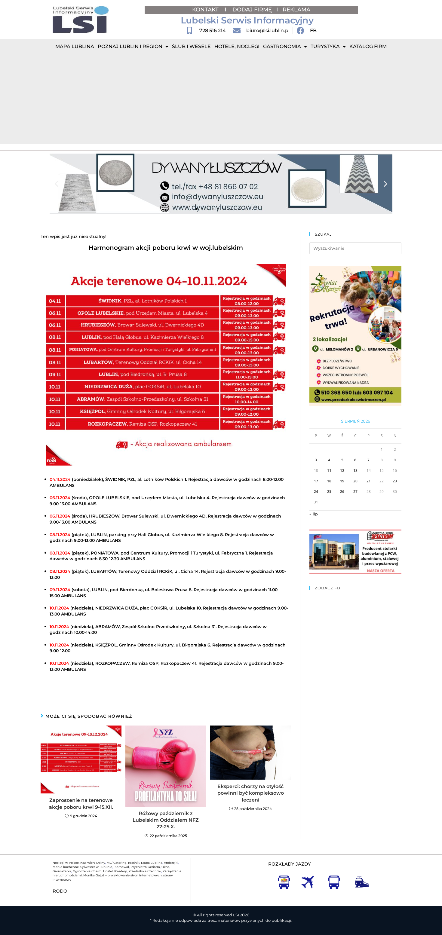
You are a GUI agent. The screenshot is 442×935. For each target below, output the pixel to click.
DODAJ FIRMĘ (252, 9)
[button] (56, 184)
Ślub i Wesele (191, 46)
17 (316, 481)
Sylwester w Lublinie (96, 867)
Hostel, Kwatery (115, 871)
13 (355, 470)
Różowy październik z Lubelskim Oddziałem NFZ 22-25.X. (166, 820)
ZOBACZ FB (327, 587)
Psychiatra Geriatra (145, 867)
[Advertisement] (221, 99)
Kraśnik (134, 863)
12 (342, 470)
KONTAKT (206, 9)
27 (355, 491)
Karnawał (121, 867)
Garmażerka (62, 871)
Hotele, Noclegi (236, 46)
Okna (165, 867)
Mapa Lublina (74, 46)
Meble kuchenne (66, 867)
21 (369, 481)
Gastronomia (282, 46)
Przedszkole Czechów (144, 871)
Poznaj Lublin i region (130, 46)
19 (342, 481)
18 (329, 481)
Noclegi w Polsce (66, 863)
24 (316, 491)
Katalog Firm (368, 46)
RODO (60, 891)
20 (355, 481)
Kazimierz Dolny (92, 863)
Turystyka (325, 46)
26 (342, 491)
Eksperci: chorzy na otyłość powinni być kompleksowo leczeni (250, 793)
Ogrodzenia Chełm (87, 871)
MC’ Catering (117, 863)
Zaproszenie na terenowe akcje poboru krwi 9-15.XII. (81, 803)
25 (329, 491)
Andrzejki (171, 863)
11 (329, 470)
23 (395, 481)
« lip (313, 514)
